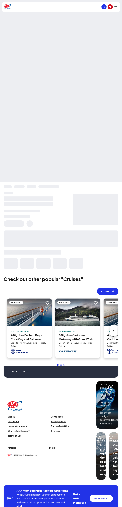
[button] (57, 365)
